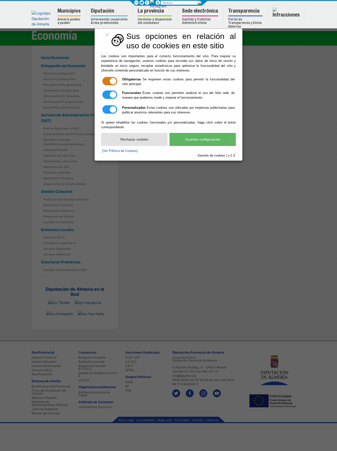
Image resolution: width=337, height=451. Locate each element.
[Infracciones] (286, 14)
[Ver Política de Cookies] (120, 151)
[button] (69, 16)
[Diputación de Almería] (42, 18)
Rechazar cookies (134, 139)
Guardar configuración (202, 139)
